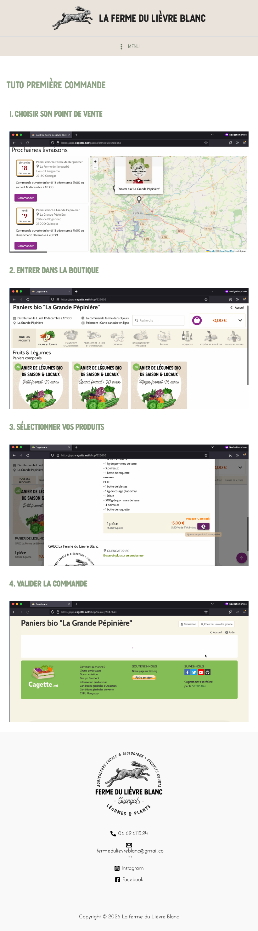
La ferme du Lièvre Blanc (152, 18)
